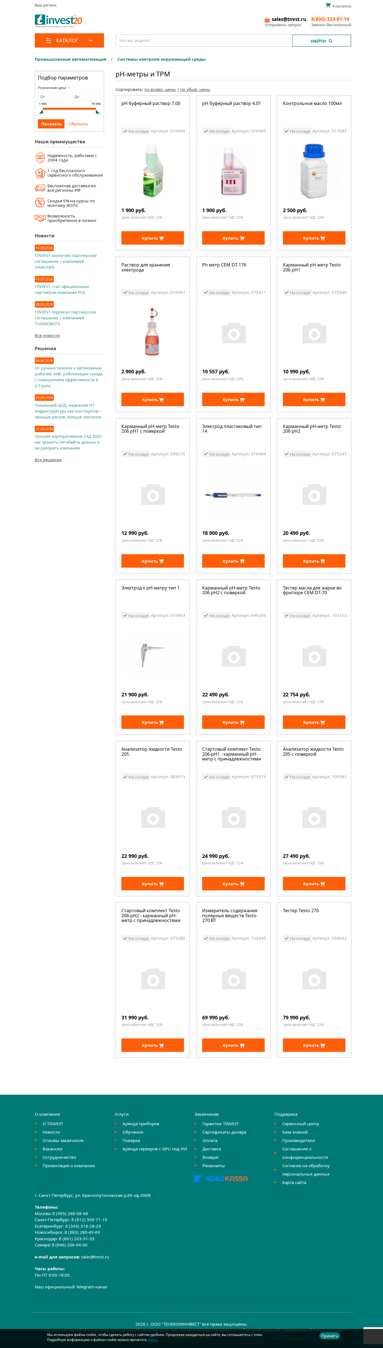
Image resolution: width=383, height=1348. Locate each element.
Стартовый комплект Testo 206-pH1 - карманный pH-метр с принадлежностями (231, 754)
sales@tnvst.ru (95, 1257)
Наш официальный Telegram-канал (71, 1287)
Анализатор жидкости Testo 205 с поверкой (313, 752)
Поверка (131, 1140)
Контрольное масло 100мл (312, 103)
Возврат (210, 1157)
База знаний (295, 1132)
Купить (150, 238)
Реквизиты (213, 1165)
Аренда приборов (141, 1123)
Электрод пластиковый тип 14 (232, 429)
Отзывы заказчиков (63, 1140)
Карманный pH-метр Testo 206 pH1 (312, 268)
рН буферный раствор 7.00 (150, 103)
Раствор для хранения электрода (145, 268)
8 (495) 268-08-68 (70, 1213)
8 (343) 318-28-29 (83, 1226)
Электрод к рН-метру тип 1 (150, 588)
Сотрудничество (59, 1157)
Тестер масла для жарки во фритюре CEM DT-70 (312, 591)
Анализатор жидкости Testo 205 (151, 752)
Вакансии (53, 1149)
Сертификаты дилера (224, 1132)
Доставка (211, 1149)
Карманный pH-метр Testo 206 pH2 (312, 429)
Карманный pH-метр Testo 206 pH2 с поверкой (231, 591)
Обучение (133, 1132)
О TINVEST (53, 1123)
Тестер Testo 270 (301, 911)
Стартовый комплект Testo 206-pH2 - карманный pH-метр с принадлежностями (150, 915)
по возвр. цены (160, 89)
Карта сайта (294, 1182)
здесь (152, 1339)
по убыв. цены (195, 89)
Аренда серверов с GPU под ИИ (155, 1149)
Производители (298, 1140)
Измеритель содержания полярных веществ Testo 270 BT (229, 915)
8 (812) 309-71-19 (89, 1219)
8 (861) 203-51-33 (76, 1238)
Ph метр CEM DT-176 (224, 265)
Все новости (47, 335)
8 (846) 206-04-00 (69, 1245)
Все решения (48, 459)
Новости (51, 1132)
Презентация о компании (69, 1165)
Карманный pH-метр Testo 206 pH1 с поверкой (150, 429)
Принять (329, 1335)
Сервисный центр (300, 1123)
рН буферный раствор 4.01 (231, 103)
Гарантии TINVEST (220, 1123)
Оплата (209, 1140)
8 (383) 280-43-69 (82, 1232)
